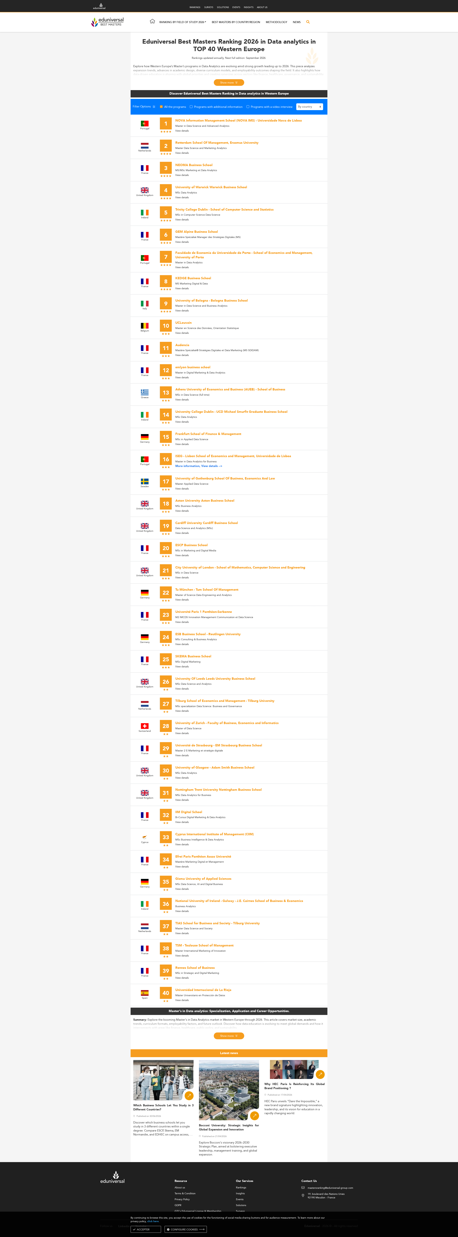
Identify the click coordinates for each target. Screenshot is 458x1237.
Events (239, 1199)
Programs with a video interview (272, 107)
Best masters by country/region (236, 22)
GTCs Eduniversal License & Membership (198, 1211)
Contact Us (309, 1181)
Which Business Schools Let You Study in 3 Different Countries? (163, 1107)
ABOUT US (262, 7)
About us (180, 1187)
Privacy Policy (182, 1199)
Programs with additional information (218, 107)
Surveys (240, 1211)
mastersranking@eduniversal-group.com (330, 1188)
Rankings (241, 1187)
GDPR (178, 1205)
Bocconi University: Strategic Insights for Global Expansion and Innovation (229, 1127)
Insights (240, 1193)
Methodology (276, 22)
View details (182, 131)
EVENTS (236, 7)
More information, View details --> (198, 466)
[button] (205, 22)
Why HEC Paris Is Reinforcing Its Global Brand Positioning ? (294, 1086)
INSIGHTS (249, 7)
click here (153, 1221)
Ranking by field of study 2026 (181, 22)
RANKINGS (195, 7)
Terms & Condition (185, 1193)
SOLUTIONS (223, 7)
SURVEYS (208, 7)
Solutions (241, 1205)
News (297, 22)
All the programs (175, 107)
